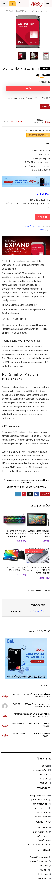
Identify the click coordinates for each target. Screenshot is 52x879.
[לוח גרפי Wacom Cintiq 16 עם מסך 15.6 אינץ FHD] (38, 514)
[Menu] (48, 3)
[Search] (20, 3)
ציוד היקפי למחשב (35, 11)
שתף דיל (12, 3)
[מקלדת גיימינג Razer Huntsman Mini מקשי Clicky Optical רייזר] (14, 514)
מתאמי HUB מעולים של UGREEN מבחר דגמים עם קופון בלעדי (38, 570)
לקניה (28, 88)
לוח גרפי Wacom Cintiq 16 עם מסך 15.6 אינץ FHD (39, 534)
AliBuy (40, 120)
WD (42, 230)
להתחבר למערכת (34, 611)
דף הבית (47, 11)
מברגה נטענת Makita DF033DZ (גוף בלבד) (32, 715)
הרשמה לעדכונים (37, 135)
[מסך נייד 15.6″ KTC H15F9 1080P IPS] (14, 550)
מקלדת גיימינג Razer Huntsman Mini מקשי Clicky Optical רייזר (16, 534)
